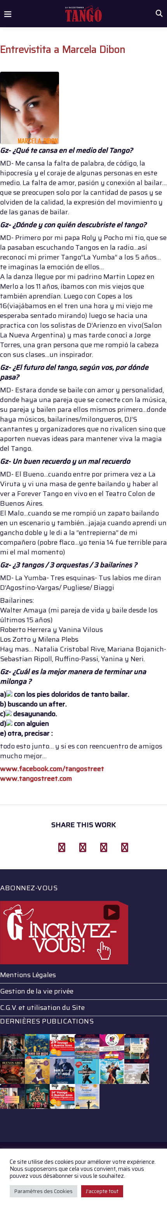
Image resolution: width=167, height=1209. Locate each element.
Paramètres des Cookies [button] (43, 1191)
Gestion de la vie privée (36, 991)
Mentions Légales (28, 974)
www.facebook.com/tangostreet (52, 768)
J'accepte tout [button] (102, 1191)
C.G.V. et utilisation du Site (42, 1007)
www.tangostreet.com (36, 778)
